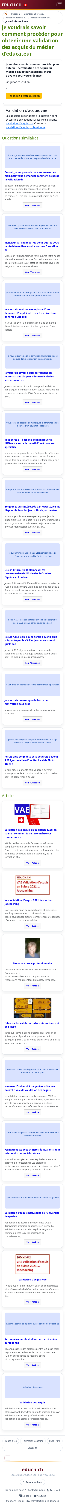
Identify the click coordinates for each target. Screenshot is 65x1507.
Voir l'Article (32, 862)
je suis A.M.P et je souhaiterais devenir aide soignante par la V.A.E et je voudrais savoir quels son (31, 640)
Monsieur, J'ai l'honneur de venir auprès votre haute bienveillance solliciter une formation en (32, 246)
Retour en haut (34, 1482)
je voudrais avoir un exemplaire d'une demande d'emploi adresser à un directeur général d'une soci (30, 313)
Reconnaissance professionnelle (32, 963)
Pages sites (11, 1440)
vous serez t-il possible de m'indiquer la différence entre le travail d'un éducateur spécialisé (30, 443)
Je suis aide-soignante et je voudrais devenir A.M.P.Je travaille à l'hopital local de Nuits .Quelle (31, 760)
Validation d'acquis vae (19, 123)
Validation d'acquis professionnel (25, 127)
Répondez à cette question (24, 96)
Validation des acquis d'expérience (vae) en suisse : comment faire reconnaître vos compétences (31, 833)
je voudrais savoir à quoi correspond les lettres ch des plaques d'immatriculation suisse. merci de (29, 376)
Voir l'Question (32, 205)
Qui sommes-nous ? (15, 1490)
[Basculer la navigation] (59, 4)
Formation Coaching (33, 1440)
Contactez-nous (36, 1490)
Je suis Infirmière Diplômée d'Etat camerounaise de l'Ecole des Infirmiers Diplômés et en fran (28, 573)
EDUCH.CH (14, 4)
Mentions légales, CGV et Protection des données (32, 1500)
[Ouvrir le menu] (7, 1458)
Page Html (54, 1440)
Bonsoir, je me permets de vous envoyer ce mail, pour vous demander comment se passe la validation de (32, 176)
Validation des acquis (32, 1402)
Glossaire (32, 1447)
